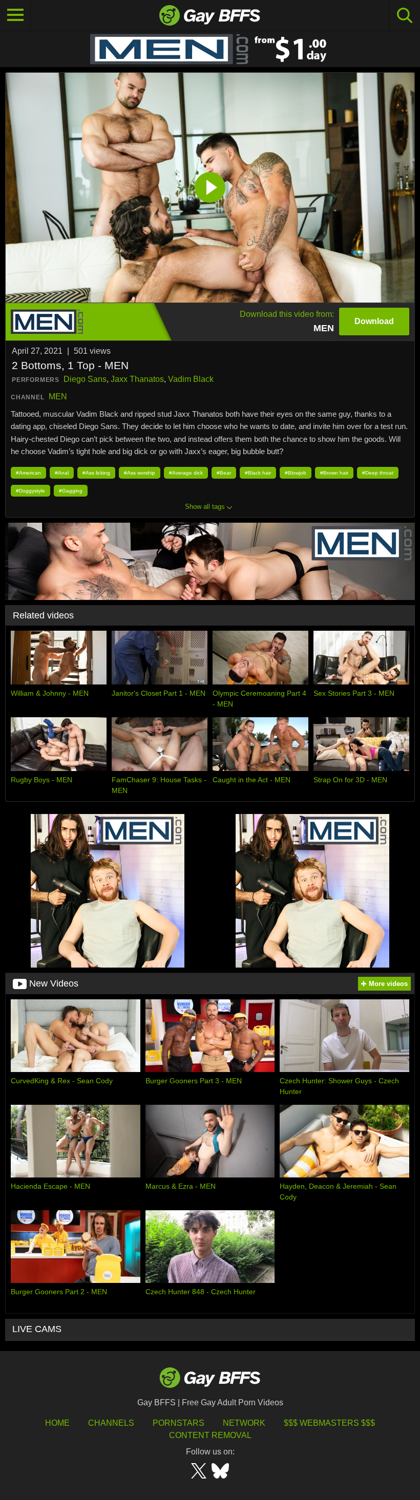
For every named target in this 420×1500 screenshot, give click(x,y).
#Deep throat (377, 473)
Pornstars (178, 1423)
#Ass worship (139, 473)
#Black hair (258, 473)
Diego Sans (85, 379)
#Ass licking (96, 473)
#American (28, 473)
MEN (58, 396)
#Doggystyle (30, 491)
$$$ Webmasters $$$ (329, 1423)
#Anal (62, 473)
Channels (111, 1423)
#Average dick (186, 473)
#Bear (224, 473)
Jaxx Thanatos (137, 379)
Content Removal (210, 1435)
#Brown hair (334, 473)
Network (244, 1423)
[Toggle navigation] (15, 15)
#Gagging (70, 491)
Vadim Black (191, 379)
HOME (57, 1423)
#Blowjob (295, 473)
